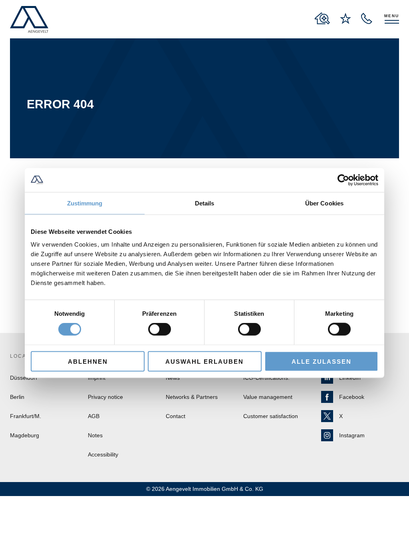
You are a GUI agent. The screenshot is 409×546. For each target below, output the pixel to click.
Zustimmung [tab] (85, 203)
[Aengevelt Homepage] (29, 19)
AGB (93, 416)
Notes (95, 435)
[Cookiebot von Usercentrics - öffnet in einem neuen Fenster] (343, 180)
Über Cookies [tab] (324, 203)
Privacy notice (105, 397)
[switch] (159, 329)
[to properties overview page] (322, 18)
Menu (391, 16)
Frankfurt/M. (25, 416)
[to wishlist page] (345, 18)
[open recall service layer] (366, 18)
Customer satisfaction (270, 416)
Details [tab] (204, 203)
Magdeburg (24, 435)
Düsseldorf (23, 378)
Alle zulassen (321, 361)
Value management (267, 397)
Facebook (351, 397)
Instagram (352, 435)
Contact (175, 416)
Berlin (17, 397)
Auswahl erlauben (204, 361)
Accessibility (103, 454)
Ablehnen (88, 361)
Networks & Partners (192, 397)
